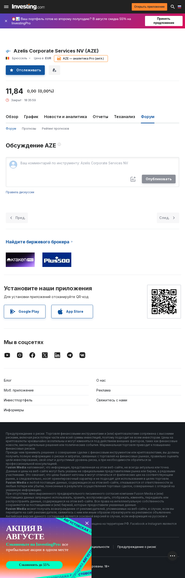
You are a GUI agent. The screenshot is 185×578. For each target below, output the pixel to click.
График (31, 116)
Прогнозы (29, 128)
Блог (8, 380)
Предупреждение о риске (136, 547)
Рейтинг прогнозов (55, 128)
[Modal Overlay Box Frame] (46, 548)
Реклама (103, 390)
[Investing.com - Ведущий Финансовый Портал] (28, 7)
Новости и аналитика (65, 116)
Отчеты (100, 116)
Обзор (12, 116)
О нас (101, 380)
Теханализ (124, 116)
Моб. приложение (19, 390)
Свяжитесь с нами (111, 400)
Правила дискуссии (20, 192)
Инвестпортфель (18, 400)
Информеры (14, 410)
